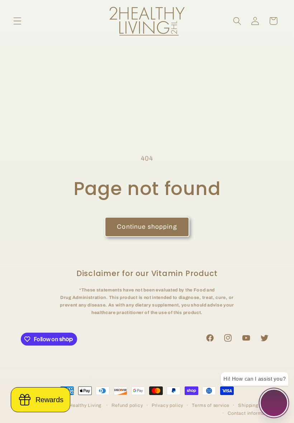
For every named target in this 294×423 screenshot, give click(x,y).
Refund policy (127, 405)
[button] (17, 21)
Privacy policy (167, 405)
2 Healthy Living (83, 405)
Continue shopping (147, 226)
